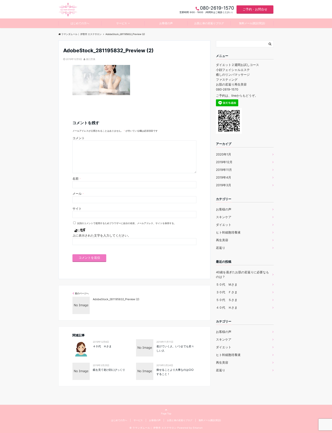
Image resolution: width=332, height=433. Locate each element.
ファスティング (226, 79)
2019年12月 (224, 162)
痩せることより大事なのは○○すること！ (175, 372)
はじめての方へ (80, 23)
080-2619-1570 (227, 89)
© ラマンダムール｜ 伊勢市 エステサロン (153, 427)
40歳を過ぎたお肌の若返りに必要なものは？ (242, 274)
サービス (121, 23)
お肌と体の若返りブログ (209, 23)
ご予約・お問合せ (255, 9)
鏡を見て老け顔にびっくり (109, 369)
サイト (77, 208)
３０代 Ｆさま (226, 292)
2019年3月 (223, 185)
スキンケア (223, 217)
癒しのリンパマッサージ (233, 74)
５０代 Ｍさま (226, 284)
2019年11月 (224, 170)
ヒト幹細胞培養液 (228, 232)
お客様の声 (166, 23)
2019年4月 (223, 177)
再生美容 (222, 240)
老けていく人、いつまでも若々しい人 (175, 348)
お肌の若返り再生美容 (231, 84)
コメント (78, 138)
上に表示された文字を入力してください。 (101, 235)
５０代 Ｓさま (226, 300)
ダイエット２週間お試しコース (237, 65)
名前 (76, 178)
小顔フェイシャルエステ (233, 70)
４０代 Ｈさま (102, 346)
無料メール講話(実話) (252, 23)
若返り (220, 248)
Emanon (198, 427)
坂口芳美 (90, 59)
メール (78, 193)
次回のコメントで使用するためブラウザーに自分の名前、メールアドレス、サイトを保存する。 (126, 223)
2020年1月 (223, 154)
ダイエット (223, 225)
